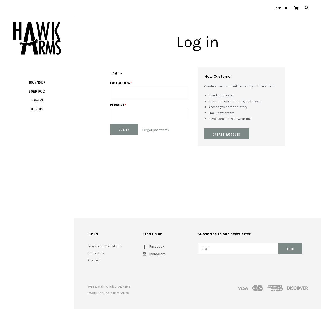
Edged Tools (37, 91)
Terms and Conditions (104, 246)
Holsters (37, 109)
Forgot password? (155, 130)
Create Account (226, 134)
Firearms (37, 100)
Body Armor (37, 82)
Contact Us (95, 253)
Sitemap (94, 260)
